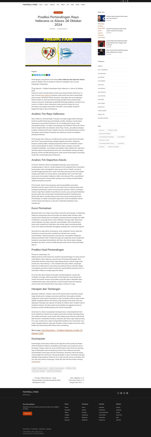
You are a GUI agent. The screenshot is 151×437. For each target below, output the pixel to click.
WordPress (41, 433)
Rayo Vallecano (46, 95)
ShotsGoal (101, 146)
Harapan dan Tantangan (38, 371)
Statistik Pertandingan (113, 146)
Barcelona (101, 130)
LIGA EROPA (101, 77)
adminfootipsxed (63, 29)
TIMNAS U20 (101, 114)
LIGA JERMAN (101, 88)
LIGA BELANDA (102, 73)
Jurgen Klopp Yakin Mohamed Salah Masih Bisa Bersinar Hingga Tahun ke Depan (116, 43)
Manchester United (104, 140)
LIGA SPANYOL (58, 12)
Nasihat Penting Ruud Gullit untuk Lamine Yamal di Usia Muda (116, 29)
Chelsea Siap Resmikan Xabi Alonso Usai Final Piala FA (116, 17)
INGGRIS (100, 66)
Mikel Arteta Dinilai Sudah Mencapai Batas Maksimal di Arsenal (117, 51)
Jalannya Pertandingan (105, 133)
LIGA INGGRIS (101, 81)
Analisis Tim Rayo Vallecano (57, 368)
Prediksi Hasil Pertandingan (54, 371)
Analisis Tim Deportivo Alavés (39, 368)
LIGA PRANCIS (102, 92)
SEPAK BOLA (101, 107)
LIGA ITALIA (101, 84)
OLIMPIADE (101, 99)
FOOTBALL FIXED (30, 4)
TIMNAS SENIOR (102, 110)
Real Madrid (121, 143)
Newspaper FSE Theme (28, 433)
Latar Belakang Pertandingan (106, 137)
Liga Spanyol (36, 362)
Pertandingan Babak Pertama (106, 143)
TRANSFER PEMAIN (103, 118)
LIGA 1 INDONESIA (103, 69)
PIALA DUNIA (101, 103)
